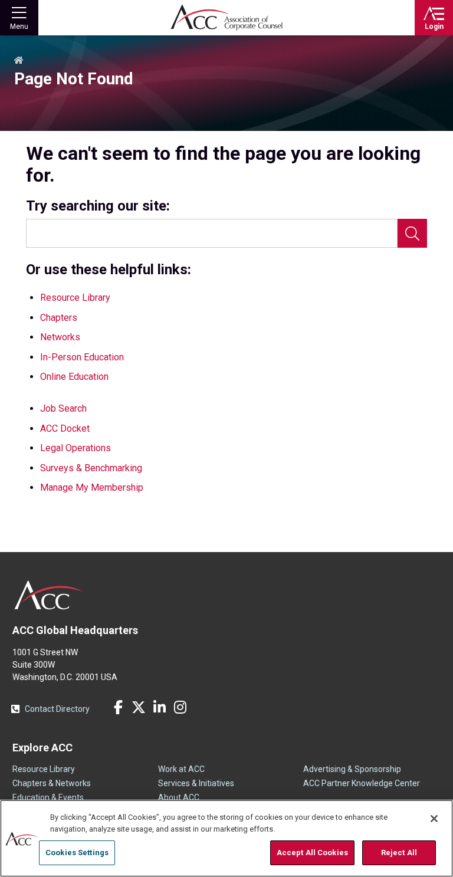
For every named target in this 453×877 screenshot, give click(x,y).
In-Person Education (82, 357)
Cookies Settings (77, 852)
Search (412, 233)
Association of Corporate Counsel (226, 17)
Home (19, 60)
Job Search (63, 408)
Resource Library (75, 297)
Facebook (118, 707)
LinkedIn (159, 707)
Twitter (138, 707)
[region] (226, 838)
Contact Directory (57, 709)
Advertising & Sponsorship (352, 769)
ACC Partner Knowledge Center (361, 783)
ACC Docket (65, 428)
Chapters (58, 317)
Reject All (399, 852)
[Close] (434, 819)
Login (434, 26)
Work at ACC (181, 769)
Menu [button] (19, 26)
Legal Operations (75, 448)
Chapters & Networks (51, 783)
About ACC (178, 797)
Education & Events (48, 797)
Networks (60, 337)
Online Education (74, 376)
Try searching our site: (98, 206)
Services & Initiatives (196, 783)
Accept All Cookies (312, 852)
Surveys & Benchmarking (91, 468)
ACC (49, 595)
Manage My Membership (91, 487)
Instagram (179, 707)
